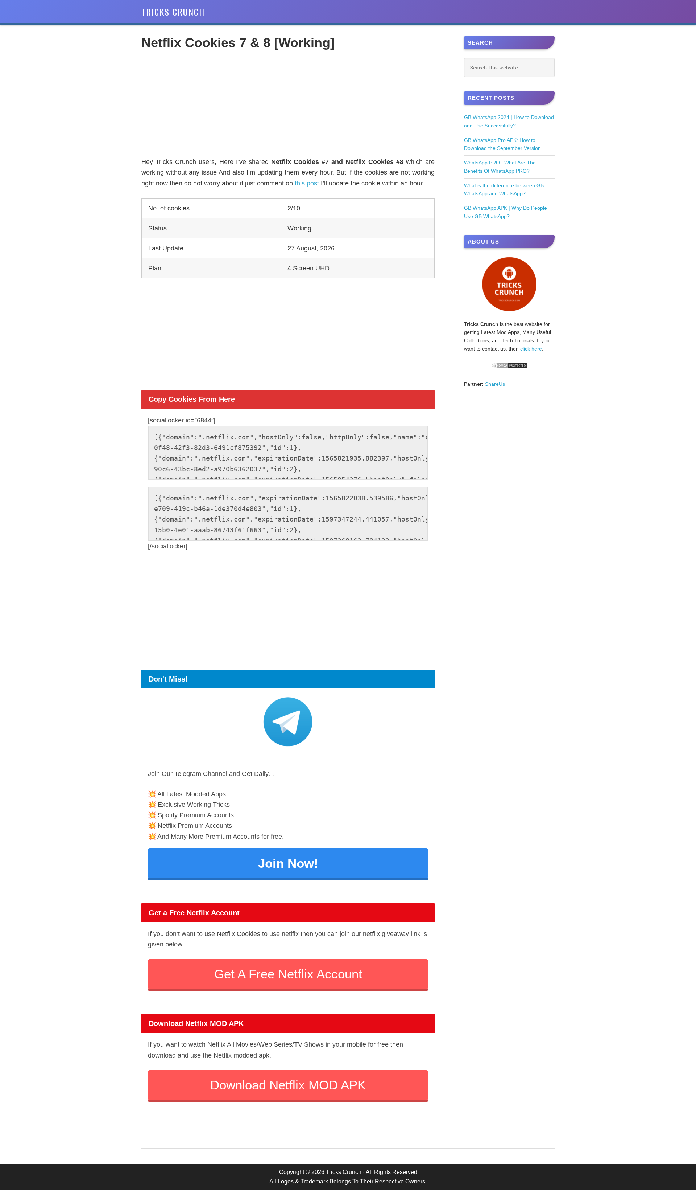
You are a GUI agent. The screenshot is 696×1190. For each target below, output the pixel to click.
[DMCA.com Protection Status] (509, 367)
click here (531, 349)
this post (307, 183)
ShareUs (495, 384)
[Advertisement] (288, 106)
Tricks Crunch (173, 11)
